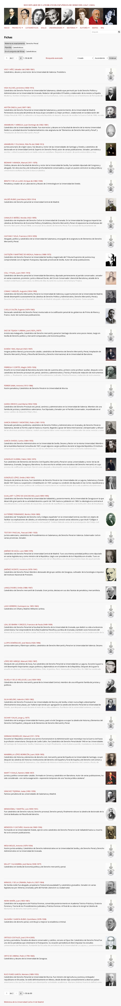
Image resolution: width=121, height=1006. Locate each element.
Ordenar (112, 58)
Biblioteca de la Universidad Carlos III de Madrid (24, 1002)
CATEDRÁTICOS (32, 28)
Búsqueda (119, 32)
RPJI (102, 28)
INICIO (6, 28)
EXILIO (43, 28)
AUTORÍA (84, 28)
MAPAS (95, 28)
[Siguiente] (21, 58)
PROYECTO (16, 28)
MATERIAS (71, 28)
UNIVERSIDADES (55, 28)
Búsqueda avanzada (54, 58)
